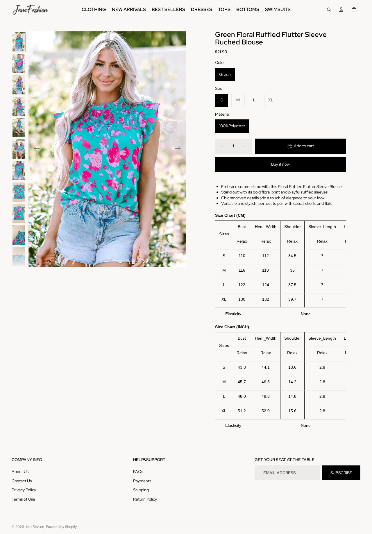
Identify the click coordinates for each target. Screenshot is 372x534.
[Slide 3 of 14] (18, 84)
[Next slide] (179, 149)
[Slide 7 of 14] (18, 170)
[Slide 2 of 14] (18, 63)
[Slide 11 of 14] (18, 256)
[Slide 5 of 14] (18, 127)
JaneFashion (34, 526)
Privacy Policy (24, 489)
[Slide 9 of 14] (18, 213)
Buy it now (280, 164)
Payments (142, 480)
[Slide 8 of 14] (18, 192)
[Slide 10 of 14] (18, 235)
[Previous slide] (35, 149)
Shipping (141, 489)
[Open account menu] (341, 9)
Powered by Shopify (61, 526)
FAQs (138, 471)
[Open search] (329, 9)
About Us (20, 471)
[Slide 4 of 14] (18, 106)
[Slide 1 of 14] (18, 41)
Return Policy (145, 499)
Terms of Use (23, 499)
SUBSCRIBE (341, 472)
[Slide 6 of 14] (18, 149)
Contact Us (22, 480)
